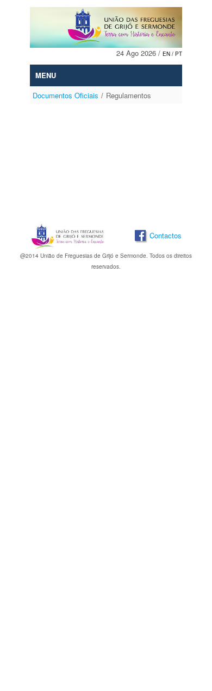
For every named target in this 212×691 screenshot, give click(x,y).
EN (167, 54)
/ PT (177, 54)
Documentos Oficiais (65, 95)
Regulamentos (128, 95)
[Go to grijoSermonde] (106, 27)
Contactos (165, 236)
